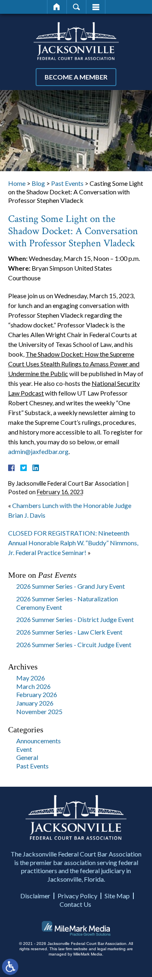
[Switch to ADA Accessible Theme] (10, 967)
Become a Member (76, 77)
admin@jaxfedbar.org (38, 451)
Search (76, 7)
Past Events (67, 183)
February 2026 (36, 694)
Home (56, 7)
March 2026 (33, 686)
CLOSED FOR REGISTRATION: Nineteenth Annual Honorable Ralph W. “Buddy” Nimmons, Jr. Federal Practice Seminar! (73, 542)
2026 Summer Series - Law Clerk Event (69, 632)
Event (24, 749)
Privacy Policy (77, 896)
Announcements (38, 741)
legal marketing (111, 949)
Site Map (117, 896)
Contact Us (75, 904)
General (27, 757)
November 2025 (39, 711)
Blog (38, 183)
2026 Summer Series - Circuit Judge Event (73, 644)
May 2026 (30, 678)
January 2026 (35, 703)
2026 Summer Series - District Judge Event (75, 619)
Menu (95, 7)
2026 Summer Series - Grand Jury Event (70, 586)
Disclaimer (35, 896)
